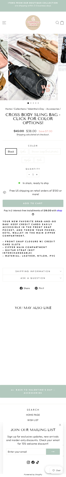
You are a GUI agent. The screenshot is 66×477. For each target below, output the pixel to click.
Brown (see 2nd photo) (45, 151)
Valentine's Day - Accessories (43, 108)
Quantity (33, 169)
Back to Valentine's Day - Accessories (35, 391)
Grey (23, 151)
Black (11, 151)
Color (33, 145)
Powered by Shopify (33, 474)
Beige (27, 160)
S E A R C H (33, 409)
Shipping (21, 134)
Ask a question (33, 278)
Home (8, 108)
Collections (20, 108)
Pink (39, 160)
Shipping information (33, 271)
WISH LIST (33, 420)
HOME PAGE (33, 414)
